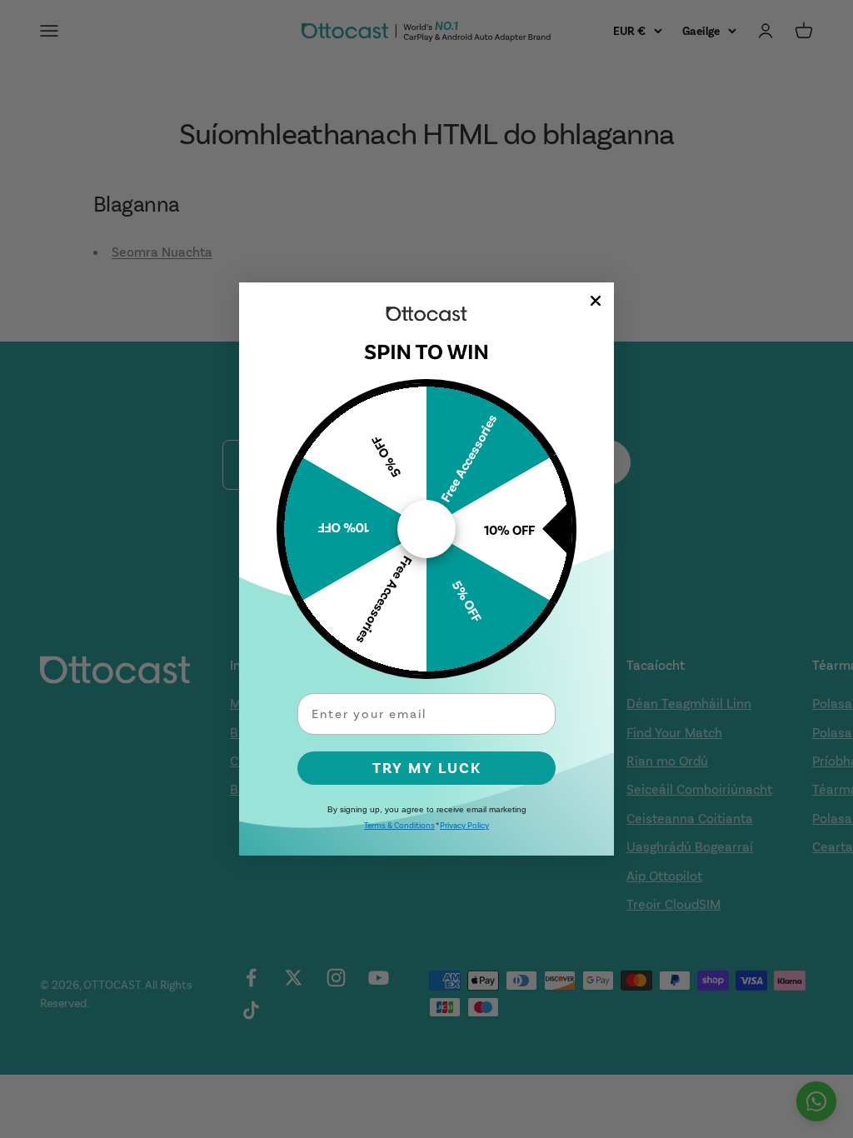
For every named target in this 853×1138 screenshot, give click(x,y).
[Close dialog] (596, 301)
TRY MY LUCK (426, 768)
